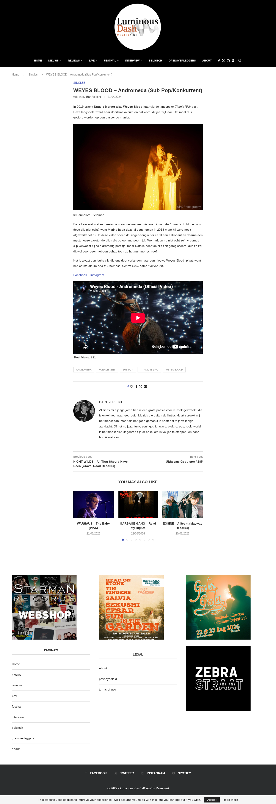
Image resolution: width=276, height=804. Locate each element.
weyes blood (174, 369)
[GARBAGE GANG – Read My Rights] (138, 504)
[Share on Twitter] (140, 386)
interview (18, 717)
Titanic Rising (149, 369)
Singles (33, 74)
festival (16, 706)
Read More (230, 799)
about (16, 748)
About (207, 60)
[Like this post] (131, 386)
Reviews (74, 60)
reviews (17, 685)
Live (92, 60)
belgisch (17, 727)
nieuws (53, 60)
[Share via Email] (145, 386)
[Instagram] (228, 60)
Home (38, 60)
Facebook (80, 275)
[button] (79, 515)
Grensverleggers (182, 60)
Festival (110, 60)
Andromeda (83, 369)
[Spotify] (233, 60)
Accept (211, 799)
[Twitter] (223, 60)
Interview (132, 60)
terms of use (107, 689)
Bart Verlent (93, 96)
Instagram (97, 275)
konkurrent (107, 369)
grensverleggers (23, 738)
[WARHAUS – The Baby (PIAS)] (93, 504)
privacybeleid (108, 679)
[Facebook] (219, 60)
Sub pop (128, 369)
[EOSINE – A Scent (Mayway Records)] (182, 504)
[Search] (240, 60)
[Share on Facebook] (136, 386)
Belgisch (155, 60)
